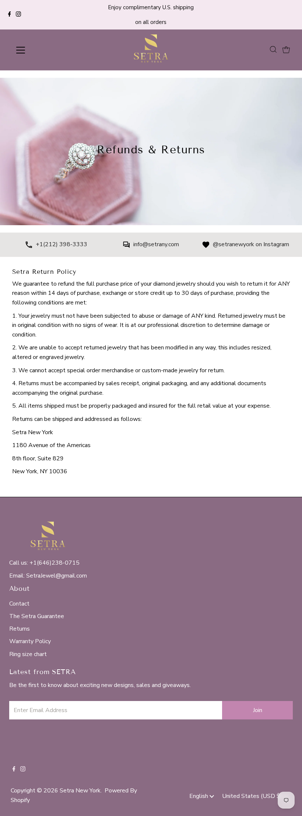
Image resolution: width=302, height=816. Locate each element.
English (199, 796)
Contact (19, 604)
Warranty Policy (30, 641)
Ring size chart (28, 654)
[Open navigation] (45, 50)
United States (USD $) (253, 796)
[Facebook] (9, 15)
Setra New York (80, 791)
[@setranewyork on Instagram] (206, 246)
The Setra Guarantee (36, 616)
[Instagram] (18, 15)
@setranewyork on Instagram (251, 244)
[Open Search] (273, 49)
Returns (19, 629)
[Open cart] (286, 50)
